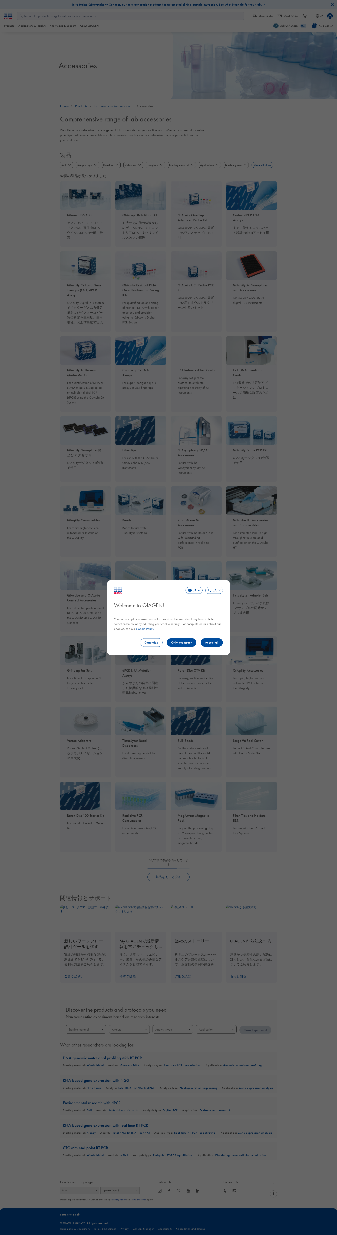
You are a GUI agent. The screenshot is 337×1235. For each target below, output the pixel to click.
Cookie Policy (145, 629)
